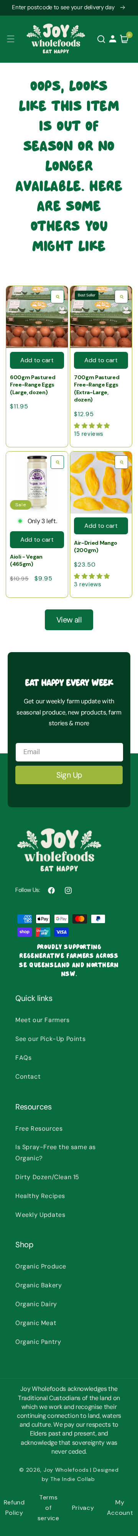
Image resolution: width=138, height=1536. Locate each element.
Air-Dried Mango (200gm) (95, 546)
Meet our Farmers (42, 1020)
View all (69, 620)
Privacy (83, 1508)
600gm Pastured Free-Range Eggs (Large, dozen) (32, 385)
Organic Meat (35, 1323)
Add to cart (37, 360)
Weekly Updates (40, 1215)
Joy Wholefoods (66, 1469)
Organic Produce (40, 1266)
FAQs (23, 1058)
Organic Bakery (38, 1285)
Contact (28, 1077)
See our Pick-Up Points (50, 1039)
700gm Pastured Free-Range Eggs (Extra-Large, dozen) (96, 388)
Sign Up (69, 775)
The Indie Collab (72, 1479)
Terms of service (48, 1507)
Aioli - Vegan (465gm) (26, 560)
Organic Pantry (38, 1342)
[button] (10, 38)
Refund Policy (14, 1507)
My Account (120, 1507)
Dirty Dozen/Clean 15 (47, 1177)
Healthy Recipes (40, 1196)
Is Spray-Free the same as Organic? (55, 1152)
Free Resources (38, 1128)
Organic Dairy (36, 1304)
